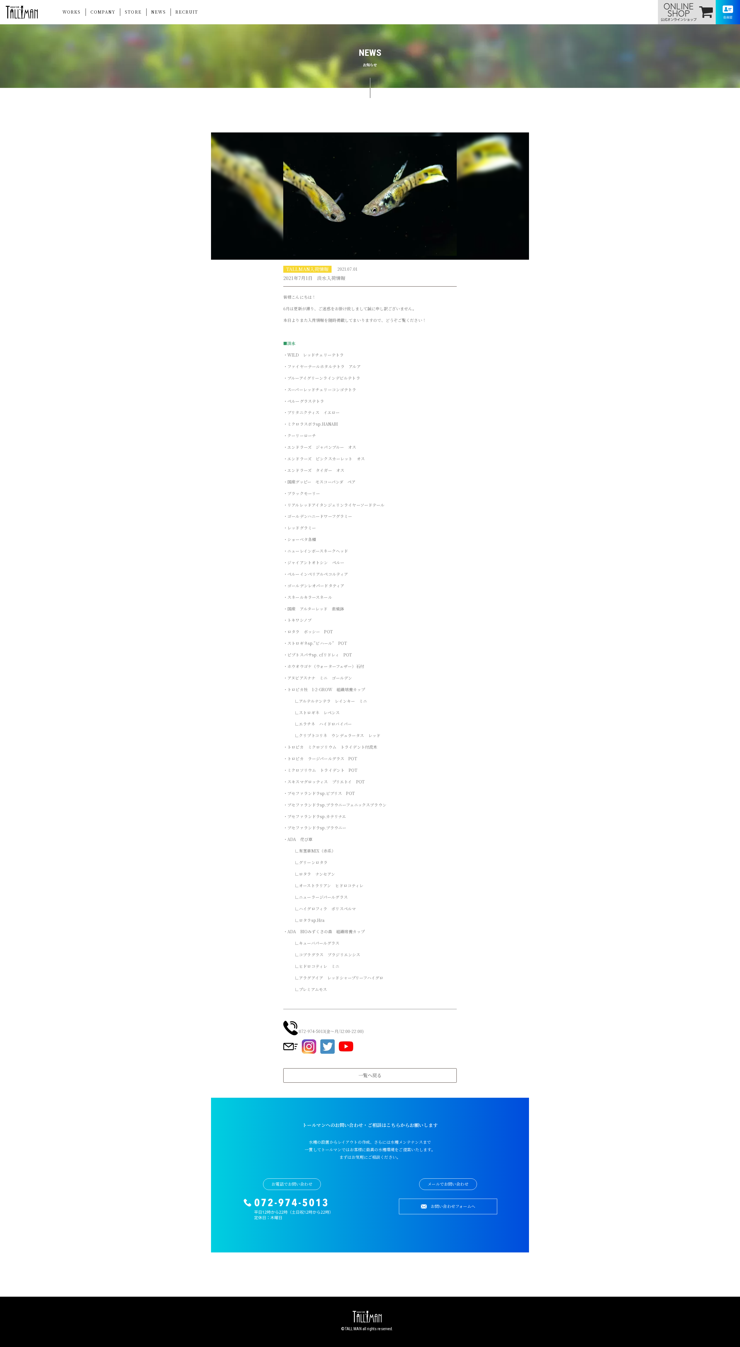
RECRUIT (186, 12)
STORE (133, 12)
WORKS (71, 12)
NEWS (158, 12)
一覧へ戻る (370, 1075)
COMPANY (103, 12)
